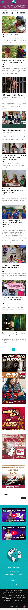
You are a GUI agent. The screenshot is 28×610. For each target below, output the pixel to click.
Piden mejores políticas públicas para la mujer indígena (13, 131)
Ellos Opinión (21, 595)
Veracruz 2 (23, 602)
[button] (2, 2)
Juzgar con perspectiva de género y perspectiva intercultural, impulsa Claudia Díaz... (14, 157)
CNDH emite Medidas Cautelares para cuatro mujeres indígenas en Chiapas (13, 97)
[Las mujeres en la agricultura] (14, 24)
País (2, 602)
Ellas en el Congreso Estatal (9, 594)
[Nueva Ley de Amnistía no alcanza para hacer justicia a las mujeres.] (14, 322)
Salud (6, 602)
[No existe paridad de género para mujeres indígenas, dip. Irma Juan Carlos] (14, 51)
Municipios (20, 598)
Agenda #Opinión (8, 590)
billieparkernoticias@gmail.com (17, 574)
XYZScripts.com (22, 609)
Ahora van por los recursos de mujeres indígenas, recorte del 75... (12, 299)
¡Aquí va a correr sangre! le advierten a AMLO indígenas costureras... (12, 223)
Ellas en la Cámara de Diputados (10, 595)
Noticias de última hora (19, 600)
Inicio (3, 10)
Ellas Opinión (12, 597)
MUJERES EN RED (8, 598)
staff (3, 36)
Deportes (21, 592)
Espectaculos (5, 597)
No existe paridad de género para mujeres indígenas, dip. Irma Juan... (13, 62)
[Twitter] (11, 584)
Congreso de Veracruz (18, 590)
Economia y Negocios (7, 600)
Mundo (14, 598)
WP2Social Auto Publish (8, 609)
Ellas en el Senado (20, 594)
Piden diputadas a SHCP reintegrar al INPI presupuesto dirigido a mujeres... (12, 191)
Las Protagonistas (21, 597)
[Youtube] (16, 584)
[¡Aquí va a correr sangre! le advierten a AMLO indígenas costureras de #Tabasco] (14, 212)
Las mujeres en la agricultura (12, 34)
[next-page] (20, 349)
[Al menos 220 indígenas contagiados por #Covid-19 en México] (14, 254)
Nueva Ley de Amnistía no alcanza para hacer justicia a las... (14, 334)
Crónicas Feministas (8, 592)
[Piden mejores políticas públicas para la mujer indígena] (14, 119)
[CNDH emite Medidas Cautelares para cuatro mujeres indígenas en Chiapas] (14, 85)
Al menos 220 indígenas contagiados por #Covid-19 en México (12, 267)
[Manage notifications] (24, 606)
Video (17, 603)
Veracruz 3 (12, 603)
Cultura (15, 592)
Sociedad (11, 602)
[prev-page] (7, 349)
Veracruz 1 (16, 602)
